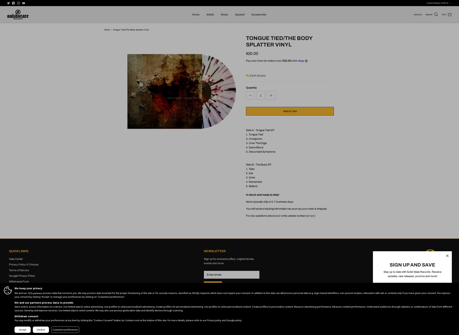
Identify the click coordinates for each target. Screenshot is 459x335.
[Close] (447, 256)
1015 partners (35, 293)
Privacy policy (214, 320)
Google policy (234, 320)
